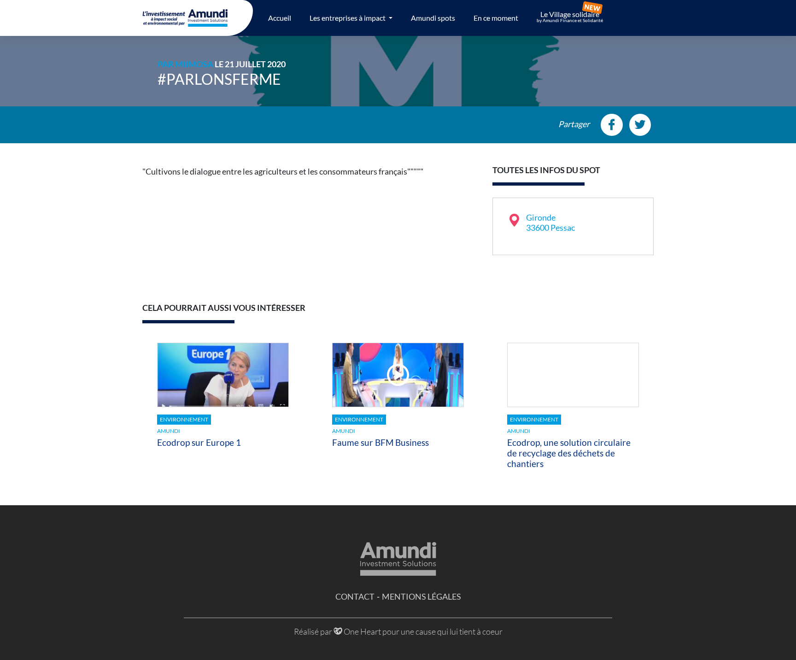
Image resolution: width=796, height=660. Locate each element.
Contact (355, 596)
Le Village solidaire (570, 16)
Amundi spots (433, 17)
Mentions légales (421, 596)
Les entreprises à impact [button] (348, 17)
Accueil (279, 17)
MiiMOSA (194, 64)
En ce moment (496, 17)
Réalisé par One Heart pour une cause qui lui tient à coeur (398, 631)
